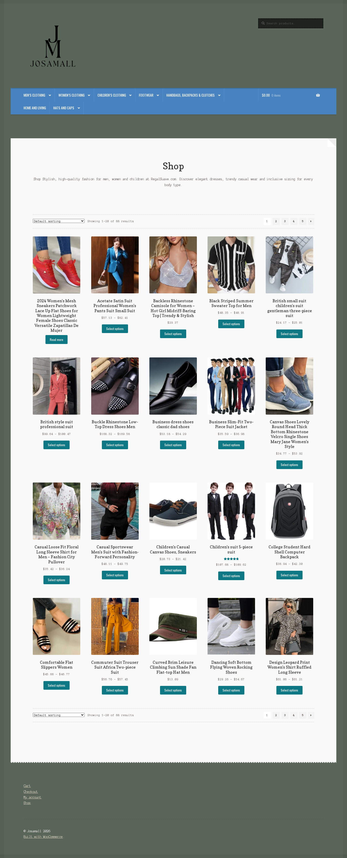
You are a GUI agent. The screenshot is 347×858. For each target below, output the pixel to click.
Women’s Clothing (71, 95)
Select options (115, 328)
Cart (27, 786)
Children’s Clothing (112, 95)
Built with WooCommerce (43, 836)
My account (32, 797)
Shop (27, 803)
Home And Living (35, 107)
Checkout (31, 791)
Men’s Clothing (34, 95)
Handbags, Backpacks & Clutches (190, 95)
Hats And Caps (63, 107)
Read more (56, 339)
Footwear (146, 95)
